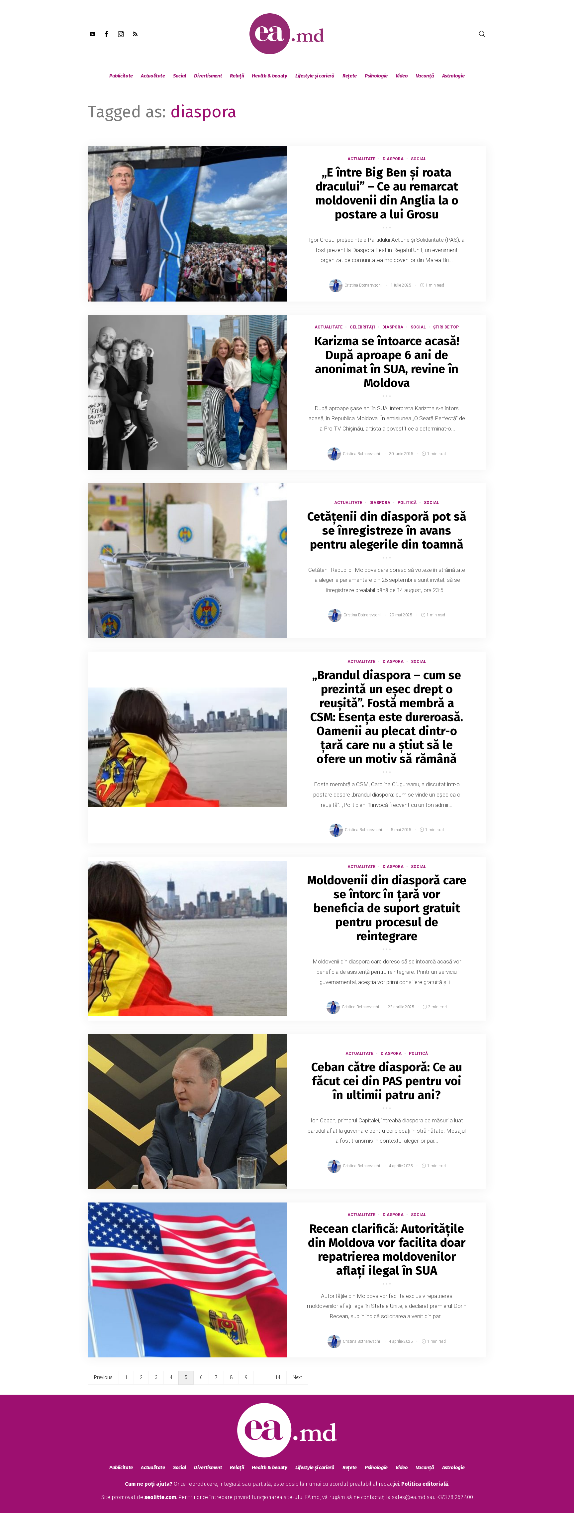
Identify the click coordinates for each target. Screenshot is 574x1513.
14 (277, 1377)
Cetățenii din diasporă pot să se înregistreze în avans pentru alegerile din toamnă (386, 530)
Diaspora (393, 159)
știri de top (446, 327)
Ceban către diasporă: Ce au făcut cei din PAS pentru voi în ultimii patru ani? (386, 1081)
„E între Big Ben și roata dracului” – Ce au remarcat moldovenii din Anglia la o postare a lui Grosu (386, 193)
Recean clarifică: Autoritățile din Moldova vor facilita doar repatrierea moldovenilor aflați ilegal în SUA (386, 1249)
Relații (237, 76)
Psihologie (376, 76)
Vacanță (425, 76)
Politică (407, 502)
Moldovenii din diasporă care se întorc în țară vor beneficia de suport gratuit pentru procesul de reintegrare (386, 908)
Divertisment (208, 76)
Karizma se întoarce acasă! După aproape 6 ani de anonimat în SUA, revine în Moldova (387, 362)
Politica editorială (424, 1484)
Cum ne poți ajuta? (148, 1484)
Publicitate (121, 76)
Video (402, 76)
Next (297, 1377)
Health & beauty (269, 76)
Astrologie (453, 76)
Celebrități (362, 327)
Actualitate (153, 76)
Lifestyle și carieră (315, 76)
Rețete (349, 76)
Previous (103, 1377)
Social (179, 76)
